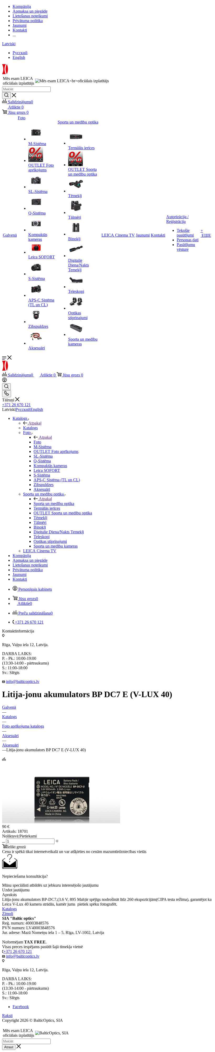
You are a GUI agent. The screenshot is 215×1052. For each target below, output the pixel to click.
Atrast (8, 1047)
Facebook (21, 1006)
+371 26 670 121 (16, 404)
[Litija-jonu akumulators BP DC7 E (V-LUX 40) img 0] (61, 822)
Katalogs (30, 428)
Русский (20, 52)
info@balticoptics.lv (22, 681)
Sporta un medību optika (54, 503)
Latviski (8, 44)
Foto (37, 442)
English (19, 57)
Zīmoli (7, 913)
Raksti (7, 1015)
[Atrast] (6, 95)
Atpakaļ (34, 423)
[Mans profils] (4, 381)
